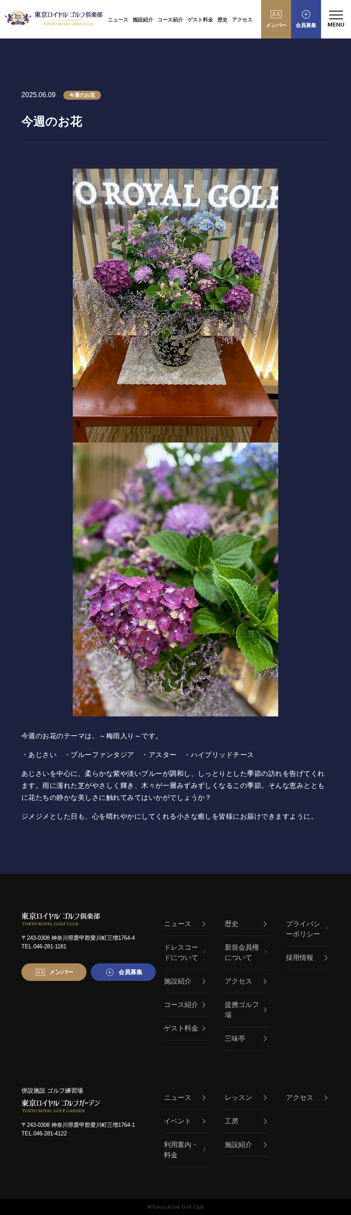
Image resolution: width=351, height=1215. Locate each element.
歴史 (222, 20)
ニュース (118, 20)
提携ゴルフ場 (242, 1010)
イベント (177, 1121)
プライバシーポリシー (303, 929)
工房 (231, 1121)
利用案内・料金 (181, 1150)
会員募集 (306, 25)
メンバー (276, 25)
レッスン (238, 1097)
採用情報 (299, 957)
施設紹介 (143, 20)
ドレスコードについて (181, 952)
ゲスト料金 (200, 20)
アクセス (242, 20)
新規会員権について (242, 952)
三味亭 (235, 1038)
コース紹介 (170, 20)
